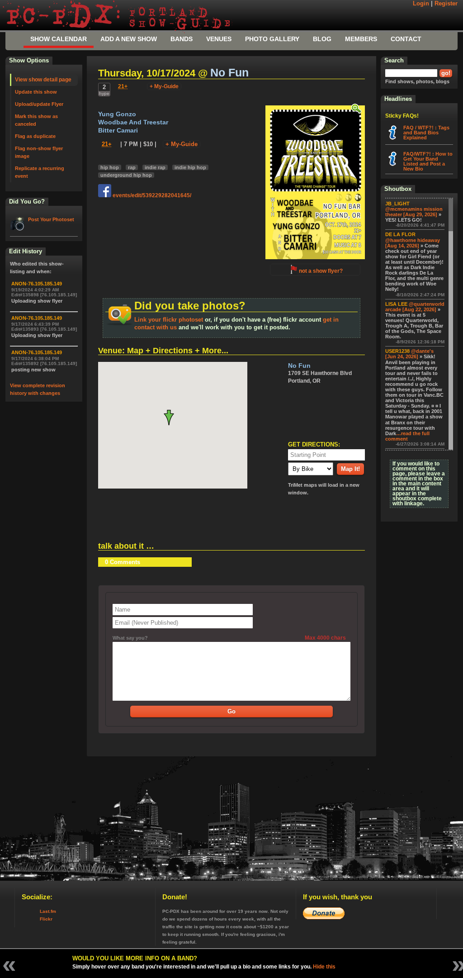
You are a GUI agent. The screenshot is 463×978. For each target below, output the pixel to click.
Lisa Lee (396, 304)
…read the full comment (407, 436)
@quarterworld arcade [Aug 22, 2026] (414, 306)
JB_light (397, 203)
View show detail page (43, 79)
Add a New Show (128, 39)
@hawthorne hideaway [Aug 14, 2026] (412, 242)
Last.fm (48, 911)
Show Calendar (58, 39)
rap (132, 167)
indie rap (155, 167)
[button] (172, 417)
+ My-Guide (164, 86)
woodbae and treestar (133, 122)
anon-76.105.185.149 (36, 283)
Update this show (36, 92)
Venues (219, 39)
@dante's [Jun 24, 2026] (409, 353)
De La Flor (400, 234)
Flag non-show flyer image (39, 152)
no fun (229, 72)
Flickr (46, 918)
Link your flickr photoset (168, 319)
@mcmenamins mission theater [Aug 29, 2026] (414, 211)
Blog (322, 39)
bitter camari (118, 130)
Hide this (324, 967)
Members (361, 39)
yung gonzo (117, 114)
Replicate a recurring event (39, 172)
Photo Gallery (272, 39)
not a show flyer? (321, 271)
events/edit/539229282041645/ (151, 195)
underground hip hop (126, 175)
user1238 (397, 351)
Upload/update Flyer (39, 104)
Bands (181, 39)
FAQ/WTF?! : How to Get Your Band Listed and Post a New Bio (428, 161)
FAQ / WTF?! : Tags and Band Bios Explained (426, 132)
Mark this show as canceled (36, 120)
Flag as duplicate (35, 136)
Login (421, 3)
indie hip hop (190, 167)
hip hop (109, 167)
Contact (406, 39)
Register (446, 3)
